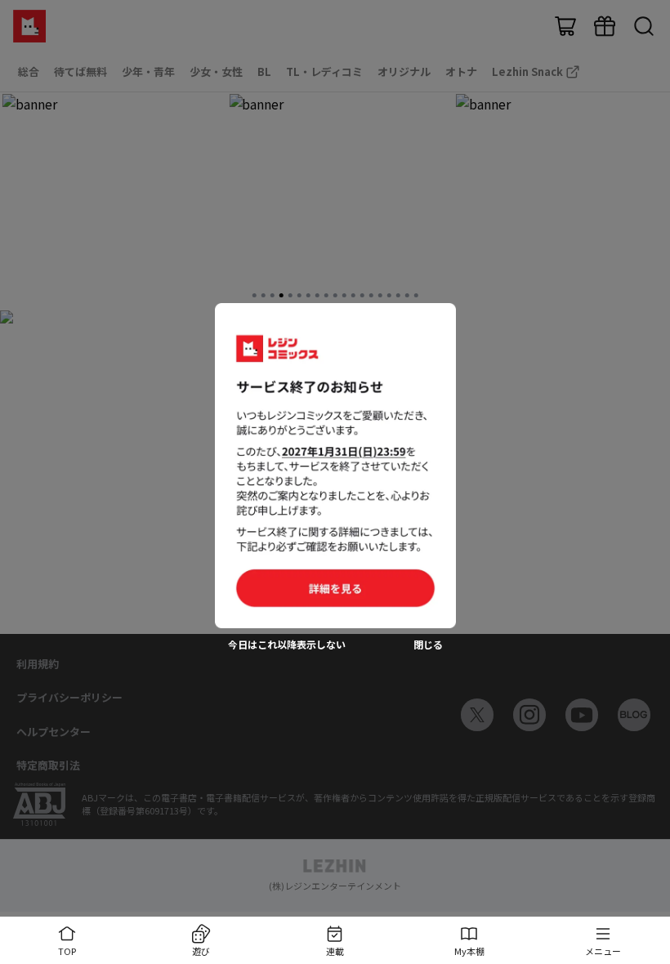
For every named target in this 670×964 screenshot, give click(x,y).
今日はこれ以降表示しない (287, 644)
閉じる (428, 644)
